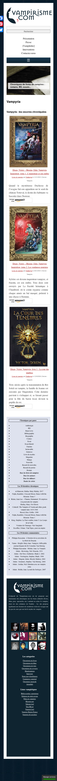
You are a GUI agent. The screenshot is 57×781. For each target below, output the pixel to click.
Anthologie (29, 425)
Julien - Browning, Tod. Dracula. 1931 (29, 551)
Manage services (49, 777)
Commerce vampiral (30, 679)
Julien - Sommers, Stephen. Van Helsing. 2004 (29, 561)
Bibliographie (29, 433)
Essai (29, 441)
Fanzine (29, 446)
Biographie (29, 436)
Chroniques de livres (30, 660)
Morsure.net (30, 701)
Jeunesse (29, 452)
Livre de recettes (29, 454)
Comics (29, 438)
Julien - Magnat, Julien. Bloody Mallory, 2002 (29, 559)
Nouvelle (29, 462)
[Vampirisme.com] (29, 22)
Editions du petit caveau (30, 696)
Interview (29, 674)
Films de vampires (30, 699)
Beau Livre (29, 431)
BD (29, 428)
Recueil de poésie (29, 467)
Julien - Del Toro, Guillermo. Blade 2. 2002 (29, 553)
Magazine (29, 457)
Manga (29, 459)
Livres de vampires (17, 177)
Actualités (29, 684)
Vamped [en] (29, 709)
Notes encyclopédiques (29, 676)
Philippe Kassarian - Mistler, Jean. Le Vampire (29, 548)
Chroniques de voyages (30, 668)
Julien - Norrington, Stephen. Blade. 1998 (29, 556)
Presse (28, 42)
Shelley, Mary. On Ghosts (29, 504)
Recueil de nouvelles (29, 465)
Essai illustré (29, 444)
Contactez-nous (28, 53)
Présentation (28, 38)
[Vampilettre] (29, 45)
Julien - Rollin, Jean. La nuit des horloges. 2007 (29, 569)
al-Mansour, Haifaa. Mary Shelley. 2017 (29, 491)
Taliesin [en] (30, 704)
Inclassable (29, 449)
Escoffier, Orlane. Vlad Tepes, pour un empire (29, 528)
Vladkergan (29, 177)
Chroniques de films (29, 663)
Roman (29, 470)
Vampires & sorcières (30, 714)
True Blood (29, 707)
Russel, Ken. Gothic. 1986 (29, 512)
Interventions (28, 49)
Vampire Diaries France (30, 712)
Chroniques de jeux (29, 666)
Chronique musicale (29, 681)
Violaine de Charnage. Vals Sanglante (29, 525)
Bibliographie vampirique (29, 693)
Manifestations (30, 671)
